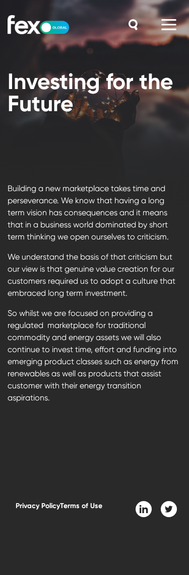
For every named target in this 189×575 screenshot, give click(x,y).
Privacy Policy (38, 506)
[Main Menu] (168, 24)
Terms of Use (81, 506)
